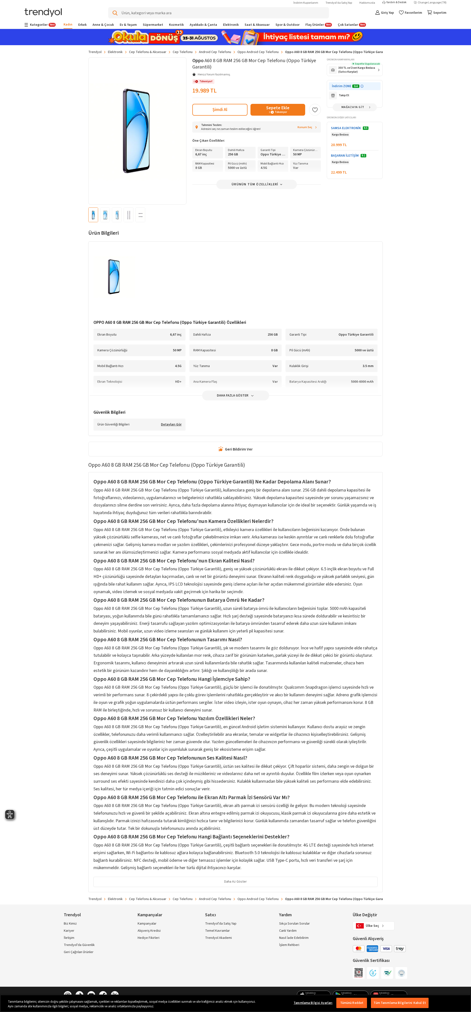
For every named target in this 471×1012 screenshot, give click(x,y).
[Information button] (362, 86)
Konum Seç (305, 127)
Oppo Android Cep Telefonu (258, 52)
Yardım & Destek (396, 2)
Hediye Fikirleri (148, 937)
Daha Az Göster (235, 881)
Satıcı (210, 915)
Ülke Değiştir (365, 915)
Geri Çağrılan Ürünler (78, 952)
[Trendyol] (43, 13)
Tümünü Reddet (352, 1003)
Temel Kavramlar (217, 930)
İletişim (69, 937)
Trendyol (95, 52)
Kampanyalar (147, 923)
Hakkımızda (367, 3)
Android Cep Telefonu (215, 52)
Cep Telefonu (183, 52)
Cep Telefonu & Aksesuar (147, 52)
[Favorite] (315, 110)
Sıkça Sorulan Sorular (294, 923)
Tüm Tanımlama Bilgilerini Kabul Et (400, 1003)
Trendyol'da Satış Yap (339, 3)
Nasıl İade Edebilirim (294, 937)
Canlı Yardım (288, 930)
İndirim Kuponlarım (305, 3)
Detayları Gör (171, 425)
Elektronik (115, 52)
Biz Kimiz (70, 923)
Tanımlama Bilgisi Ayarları (313, 1003)
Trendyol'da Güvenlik (79, 945)
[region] (235, 1003)
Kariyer (69, 930)
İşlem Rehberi (289, 945)
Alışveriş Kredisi (149, 930)
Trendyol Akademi (218, 937)
